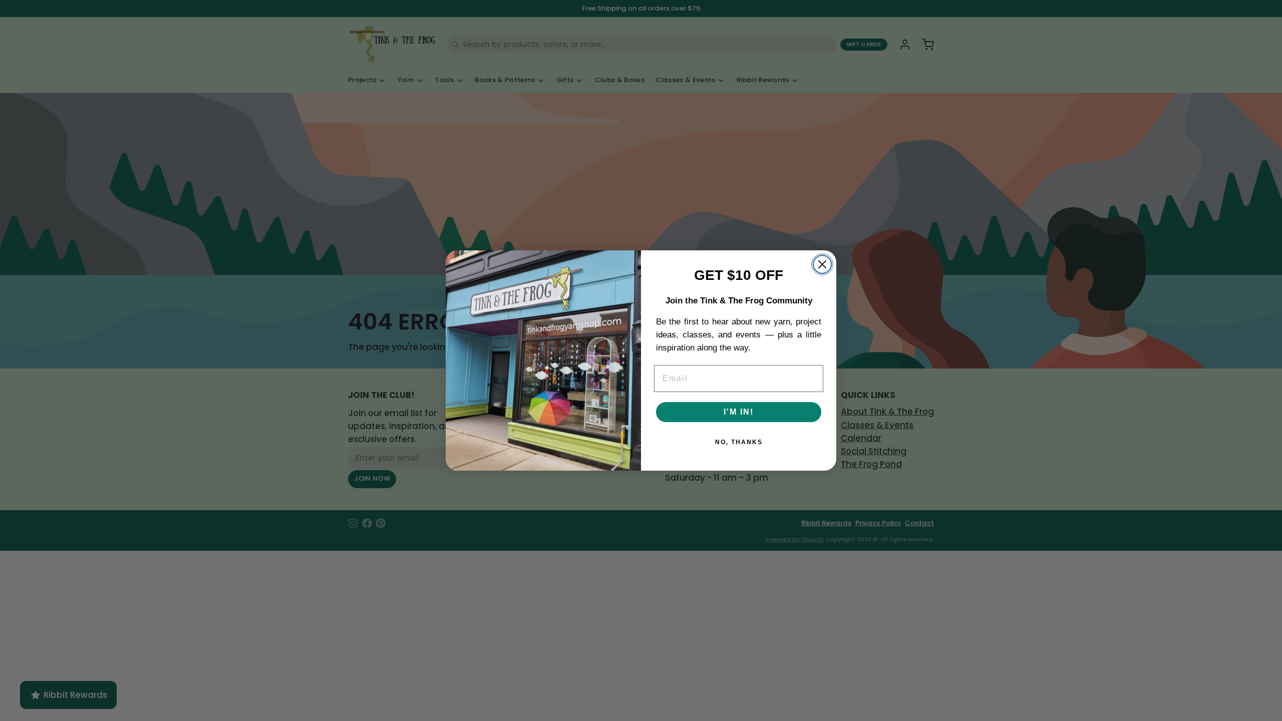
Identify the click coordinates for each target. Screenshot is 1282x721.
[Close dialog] (822, 264)
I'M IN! (739, 412)
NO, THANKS (739, 442)
